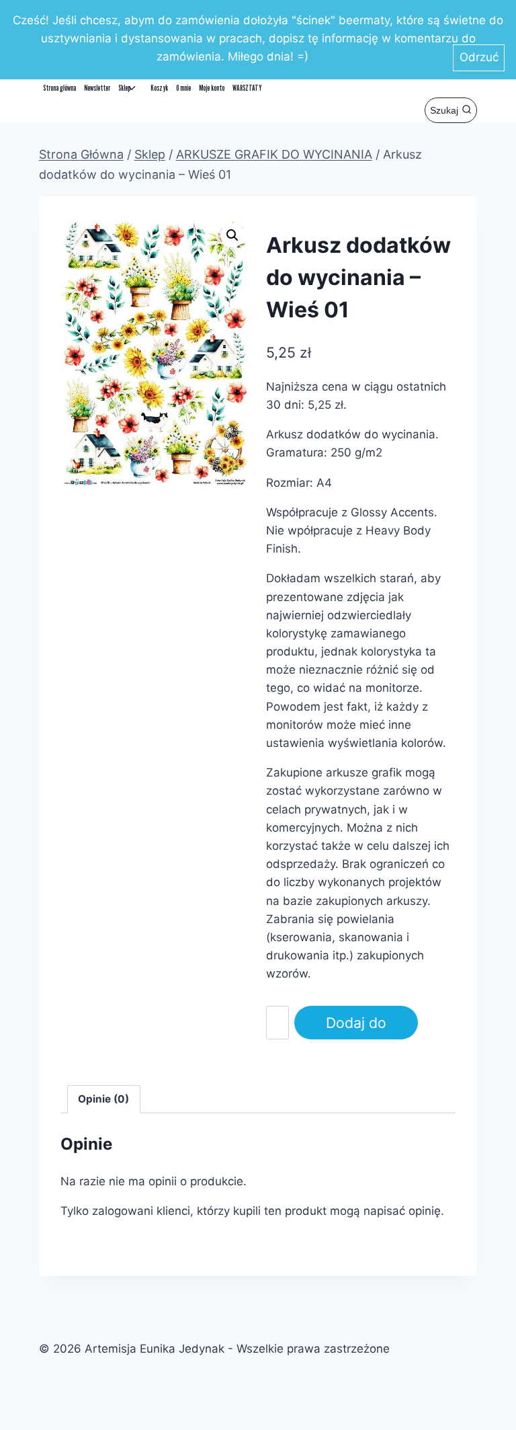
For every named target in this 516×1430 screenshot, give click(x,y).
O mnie (183, 88)
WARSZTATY (246, 88)
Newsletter (97, 88)
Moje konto (211, 88)
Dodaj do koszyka (356, 1026)
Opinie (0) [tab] (103, 1099)
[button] (232, 235)
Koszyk (159, 88)
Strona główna (59, 88)
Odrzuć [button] (479, 57)
